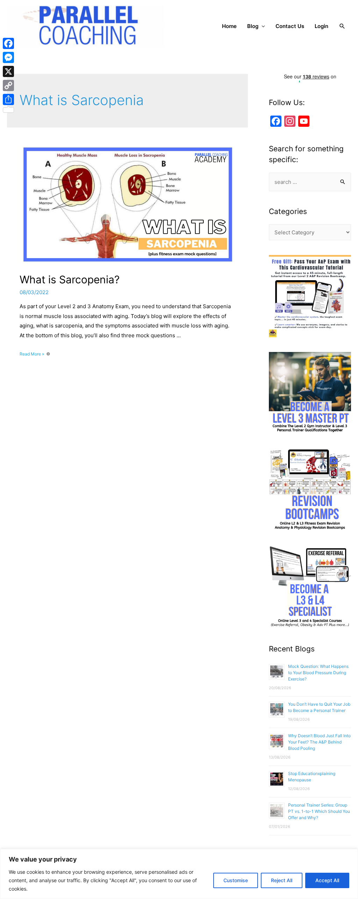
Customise (235, 880)
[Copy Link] (8, 85)
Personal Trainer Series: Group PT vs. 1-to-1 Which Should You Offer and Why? (319, 811)
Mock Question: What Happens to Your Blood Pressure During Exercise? (318, 673)
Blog (252, 26)
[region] (179, 874)
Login (321, 26)
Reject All (281, 880)
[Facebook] (8, 43)
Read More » (32, 354)
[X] (8, 71)
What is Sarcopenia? (70, 279)
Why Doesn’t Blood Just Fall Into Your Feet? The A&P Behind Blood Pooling (319, 742)
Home (229, 26)
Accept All (327, 880)
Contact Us (289, 26)
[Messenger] (8, 57)
